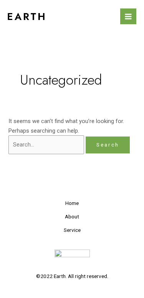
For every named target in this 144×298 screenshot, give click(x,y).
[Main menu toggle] (128, 16)
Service (72, 230)
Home (72, 203)
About (72, 216)
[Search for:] (47, 144)
